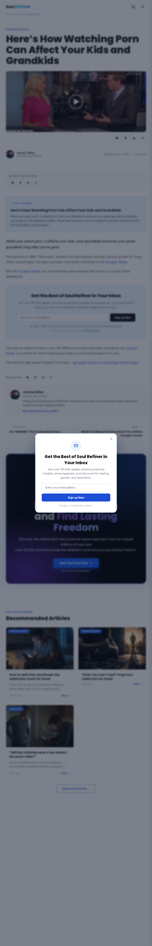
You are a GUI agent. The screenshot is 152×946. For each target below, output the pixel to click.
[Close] (111, 439)
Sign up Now (76, 497)
